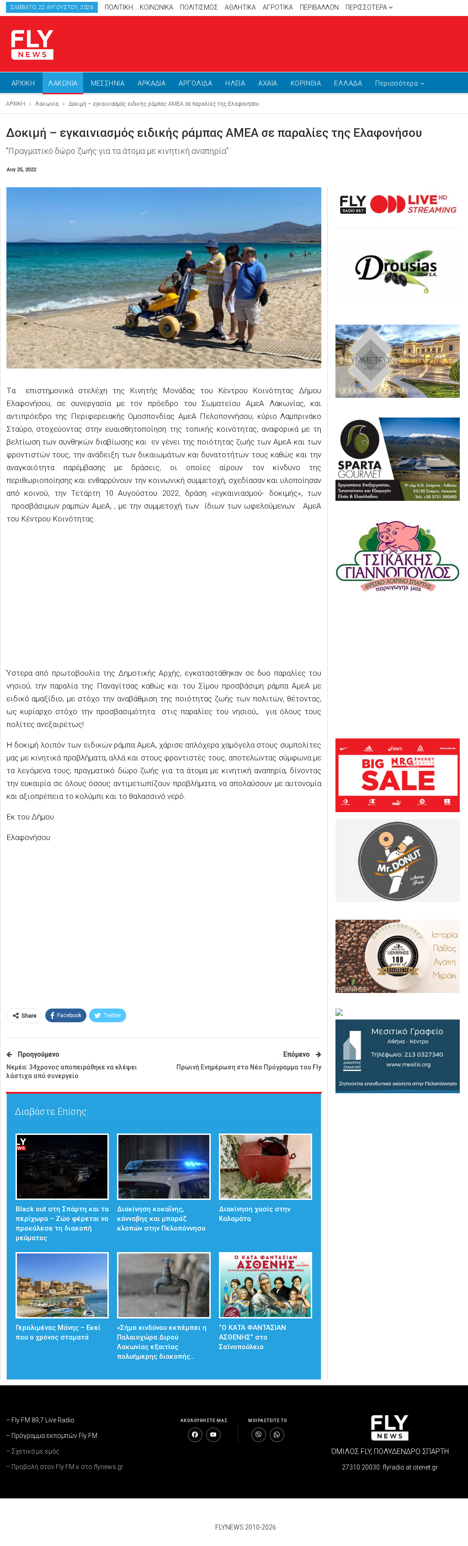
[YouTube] (213, 1434)
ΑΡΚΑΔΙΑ (151, 83)
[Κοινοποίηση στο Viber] (258, 1434)
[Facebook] (195, 1434)
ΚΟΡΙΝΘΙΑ (306, 83)
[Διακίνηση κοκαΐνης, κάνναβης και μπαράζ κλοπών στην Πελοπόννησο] (163, 1167)
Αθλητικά (240, 7)
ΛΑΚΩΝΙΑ (62, 83)
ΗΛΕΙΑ (235, 83)
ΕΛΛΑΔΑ (348, 83)
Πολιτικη (119, 7)
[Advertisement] (356, 42)
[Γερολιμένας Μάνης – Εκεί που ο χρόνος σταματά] (62, 1285)
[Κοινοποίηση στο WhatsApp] (277, 1434)
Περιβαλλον (319, 7)
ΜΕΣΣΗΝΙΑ (108, 83)
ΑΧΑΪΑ (267, 83)
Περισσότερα (367, 7)
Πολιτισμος (199, 7)
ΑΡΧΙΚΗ (23, 83)
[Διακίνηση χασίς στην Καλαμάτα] (265, 1167)
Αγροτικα (278, 7)
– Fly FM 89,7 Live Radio (40, 1420)
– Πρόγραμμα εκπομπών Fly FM (51, 1435)
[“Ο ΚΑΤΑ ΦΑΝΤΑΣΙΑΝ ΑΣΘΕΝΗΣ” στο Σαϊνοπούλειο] (265, 1285)
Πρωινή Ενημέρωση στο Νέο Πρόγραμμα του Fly (248, 1067)
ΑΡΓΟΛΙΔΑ (195, 83)
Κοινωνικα (156, 7)
